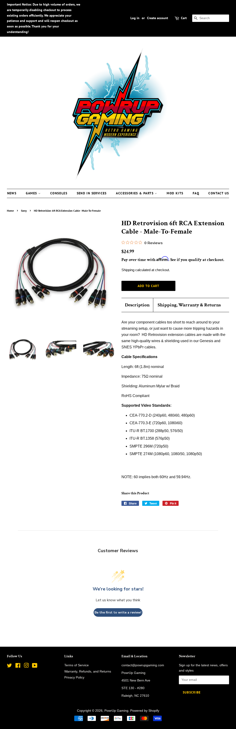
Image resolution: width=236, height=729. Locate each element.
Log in (134, 18)
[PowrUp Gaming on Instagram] (26, 666)
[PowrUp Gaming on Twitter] (9, 666)
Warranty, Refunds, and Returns (87, 671)
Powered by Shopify (144, 710)
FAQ (196, 193)
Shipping (127, 270)
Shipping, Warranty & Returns (189, 305)
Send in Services (92, 193)
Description (137, 305)
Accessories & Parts (135, 193)
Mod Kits (175, 193)
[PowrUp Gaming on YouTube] (34, 666)
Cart (184, 18)
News (12, 193)
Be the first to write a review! (118, 612)
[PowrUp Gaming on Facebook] (18, 666)
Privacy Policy (74, 677)
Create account (157, 18)
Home (10, 210)
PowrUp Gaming (116, 710)
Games (32, 193)
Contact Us (218, 193)
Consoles (58, 193)
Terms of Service (76, 665)
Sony (24, 210)
